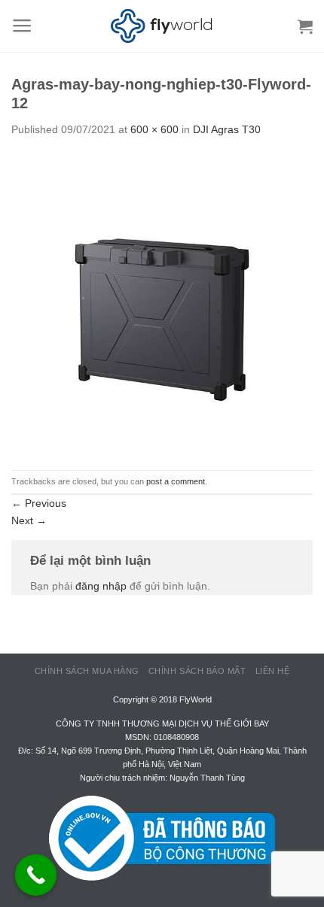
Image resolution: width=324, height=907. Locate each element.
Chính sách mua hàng (87, 670)
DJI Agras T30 (227, 129)
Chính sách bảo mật (197, 670)
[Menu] (22, 25)
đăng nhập (101, 586)
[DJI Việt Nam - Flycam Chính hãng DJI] (162, 26)
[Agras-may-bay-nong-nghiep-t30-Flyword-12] (162, 303)
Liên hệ (272, 670)
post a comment (175, 481)
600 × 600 (154, 129)
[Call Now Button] (36, 875)
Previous (38, 503)
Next (29, 520)
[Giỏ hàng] (305, 26)
